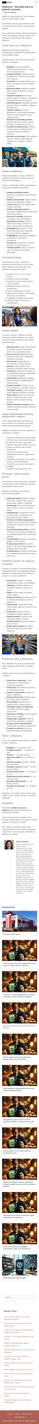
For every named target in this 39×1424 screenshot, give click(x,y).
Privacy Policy (27, 1414)
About (17, 1414)
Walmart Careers (20, 274)
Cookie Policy (19, 1417)
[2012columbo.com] (6, 2)
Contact (10, 1414)
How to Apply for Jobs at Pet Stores (18, 1369)
